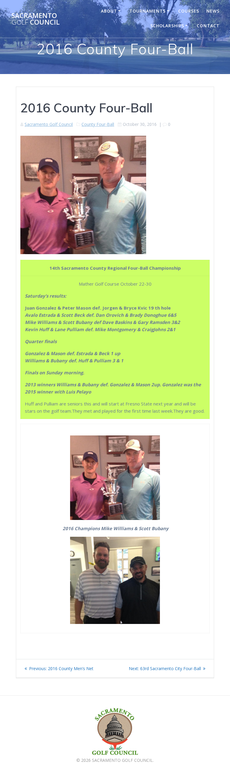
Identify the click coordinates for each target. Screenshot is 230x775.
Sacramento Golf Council (49, 124)
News (213, 11)
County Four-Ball (97, 124)
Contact (208, 25)
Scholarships (167, 25)
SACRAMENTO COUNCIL (35, 19)
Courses (188, 11)
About (109, 11)
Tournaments (147, 11)
